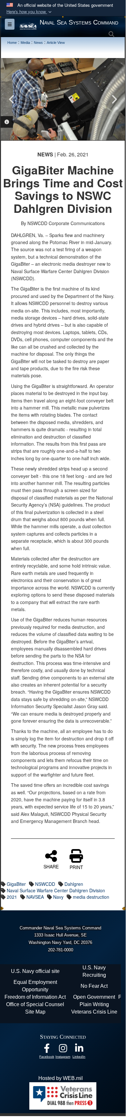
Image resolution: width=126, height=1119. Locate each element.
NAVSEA (35, 897)
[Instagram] (63, 1050)
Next (113, 99)
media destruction (91, 897)
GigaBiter (16, 884)
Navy (58, 897)
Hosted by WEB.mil (60, 1078)
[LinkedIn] (79, 1050)
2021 (12, 897)
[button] (29, 11)
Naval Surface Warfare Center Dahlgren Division (56, 890)
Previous (11, 99)
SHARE (51, 866)
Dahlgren (73, 884)
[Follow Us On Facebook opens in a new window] (47, 1050)
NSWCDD (45, 884)
